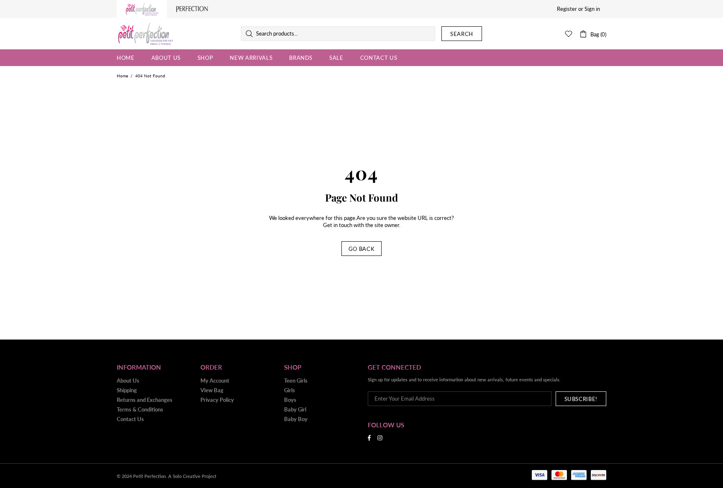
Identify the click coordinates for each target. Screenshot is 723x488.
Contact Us (130, 419)
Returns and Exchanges (144, 399)
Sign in (592, 8)
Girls (289, 390)
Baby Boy (296, 419)
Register (567, 8)
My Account (214, 380)
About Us (128, 380)
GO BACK (362, 248)
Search (461, 34)
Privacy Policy (217, 399)
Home (122, 75)
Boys (290, 399)
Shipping (127, 390)
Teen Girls (296, 380)
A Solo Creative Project (192, 476)
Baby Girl (295, 409)
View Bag (211, 390)
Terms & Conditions (140, 409)
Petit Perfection (145, 34)
